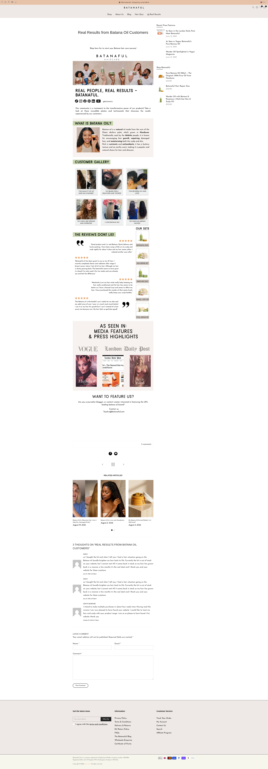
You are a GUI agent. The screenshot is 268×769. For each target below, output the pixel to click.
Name (76, 644)
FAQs (117, 733)
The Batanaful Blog (123, 737)
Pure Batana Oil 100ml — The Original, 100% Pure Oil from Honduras (178, 75)
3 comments (146, 444)
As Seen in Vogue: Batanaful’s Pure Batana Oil (178, 43)
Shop (109, 14)
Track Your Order (164, 718)
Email (118, 644)
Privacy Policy (121, 718)
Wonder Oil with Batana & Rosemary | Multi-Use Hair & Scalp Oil (178, 99)
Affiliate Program (164, 733)
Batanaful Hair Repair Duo (178, 86)
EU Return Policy (122, 729)
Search (159, 729)
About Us (119, 14)
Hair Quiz (139, 14)
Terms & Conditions (123, 722)
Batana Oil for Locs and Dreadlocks (112, 520)
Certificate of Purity (123, 744)
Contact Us (161, 726)
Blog (129, 14)
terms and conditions (98, 724)
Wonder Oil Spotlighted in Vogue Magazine (180, 53)
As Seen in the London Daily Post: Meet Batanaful (180, 32)
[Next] (151, 505)
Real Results (155, 14)
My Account (162, 722)
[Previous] (74, 505)
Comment (77, 654)
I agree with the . (91, 724)
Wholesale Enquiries (123, 740)
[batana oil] (113, 236)
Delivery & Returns (123, 726)
